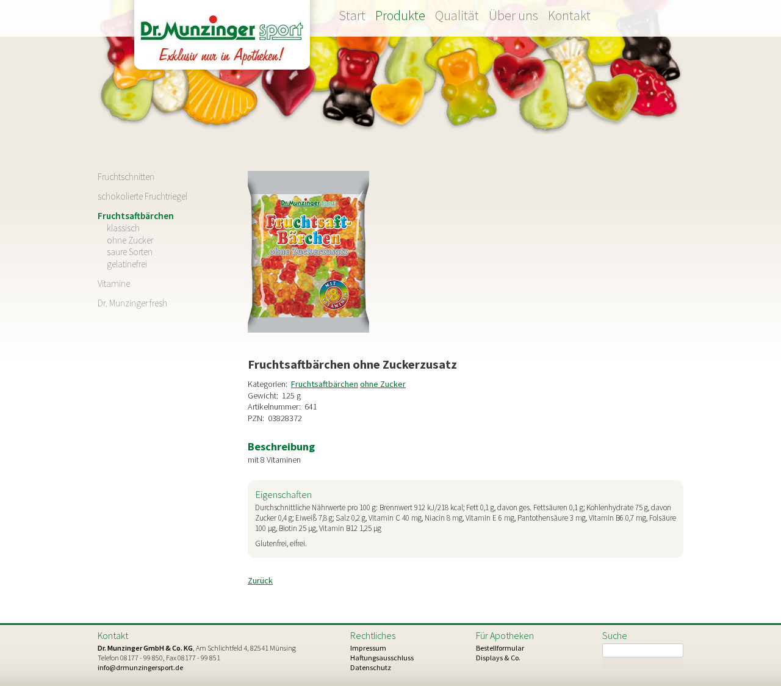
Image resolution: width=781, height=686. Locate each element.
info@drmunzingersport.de (140, 667)
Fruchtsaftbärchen (324, 383)
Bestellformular (500, 647)
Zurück (260, 580)
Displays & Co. (498, 657)
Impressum (368, 647)
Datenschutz (370, 667)
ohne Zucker (383, 383)
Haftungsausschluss (382, 657)
